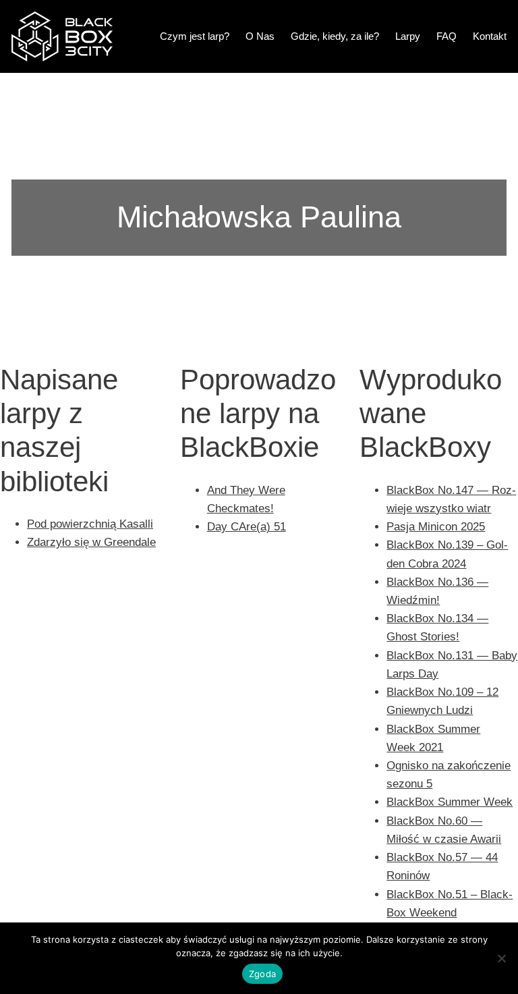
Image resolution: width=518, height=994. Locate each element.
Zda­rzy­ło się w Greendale (91, 542)
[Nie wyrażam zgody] (501, 958)
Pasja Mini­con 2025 (435, 526)
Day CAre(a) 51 (246, 526)
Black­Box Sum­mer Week (449, 802)
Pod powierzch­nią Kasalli (90, 524)
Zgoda (262, 973)
